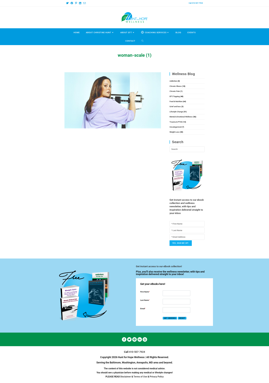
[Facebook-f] (124, 339)
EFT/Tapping (175, 96)
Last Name (145, 300)
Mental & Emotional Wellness (181, 117)
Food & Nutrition (176, 101)
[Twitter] (129, 339)
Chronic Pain (175, 91)
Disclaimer (125, 376)
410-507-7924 (137, 351)
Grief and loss (175, 106)
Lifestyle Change (176, 112)
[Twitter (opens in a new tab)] (67, 3)
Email (142, 309)
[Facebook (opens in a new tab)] (71, 3)
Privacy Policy (157, 376)
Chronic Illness (176, 86)
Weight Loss (174, 132)
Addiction (173, 81)
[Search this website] (187, 149)
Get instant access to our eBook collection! (159, 266)
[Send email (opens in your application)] (84, 3)
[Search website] (142, 41)
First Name (145, 292)
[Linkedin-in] (139, 339)
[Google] (145, 339)
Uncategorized (175, 127)
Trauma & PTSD (176, 122)
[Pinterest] (134, 339)
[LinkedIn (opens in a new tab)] (80, 3)
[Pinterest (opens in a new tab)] (76, 3)
